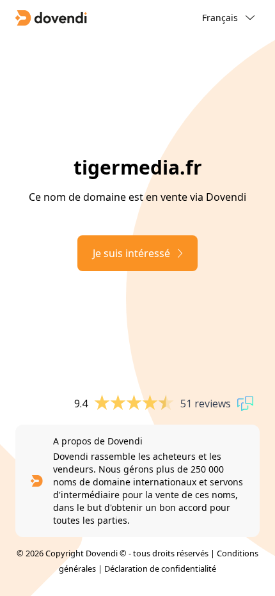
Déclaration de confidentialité (160, 568)
